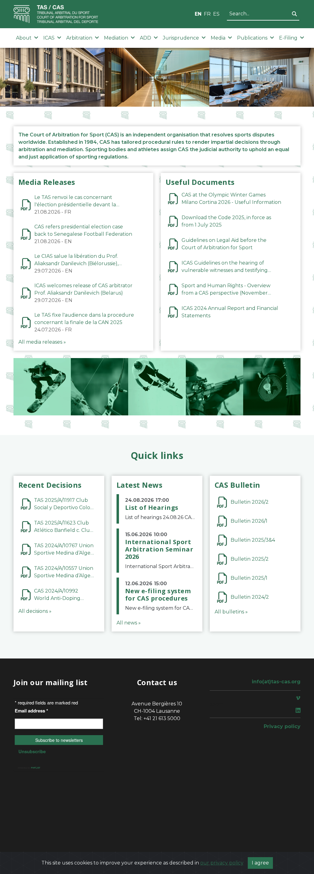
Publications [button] (252, 38)
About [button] (24, 38)
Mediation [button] (116, 38)
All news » (129, 623)
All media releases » (42, 342)
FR (207, 14)
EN (198, 14)
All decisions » (35, 611)
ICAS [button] (49, 38)
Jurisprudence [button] (181, 38)
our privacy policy (221, 863)
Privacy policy (282, 726)
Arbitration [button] (79, 38)
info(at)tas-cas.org (276, 682)
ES (216, 14)
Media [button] (218, 38)
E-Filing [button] (288, 38)
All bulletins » (231, 612)
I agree (260, 863)
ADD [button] (145, 38)
